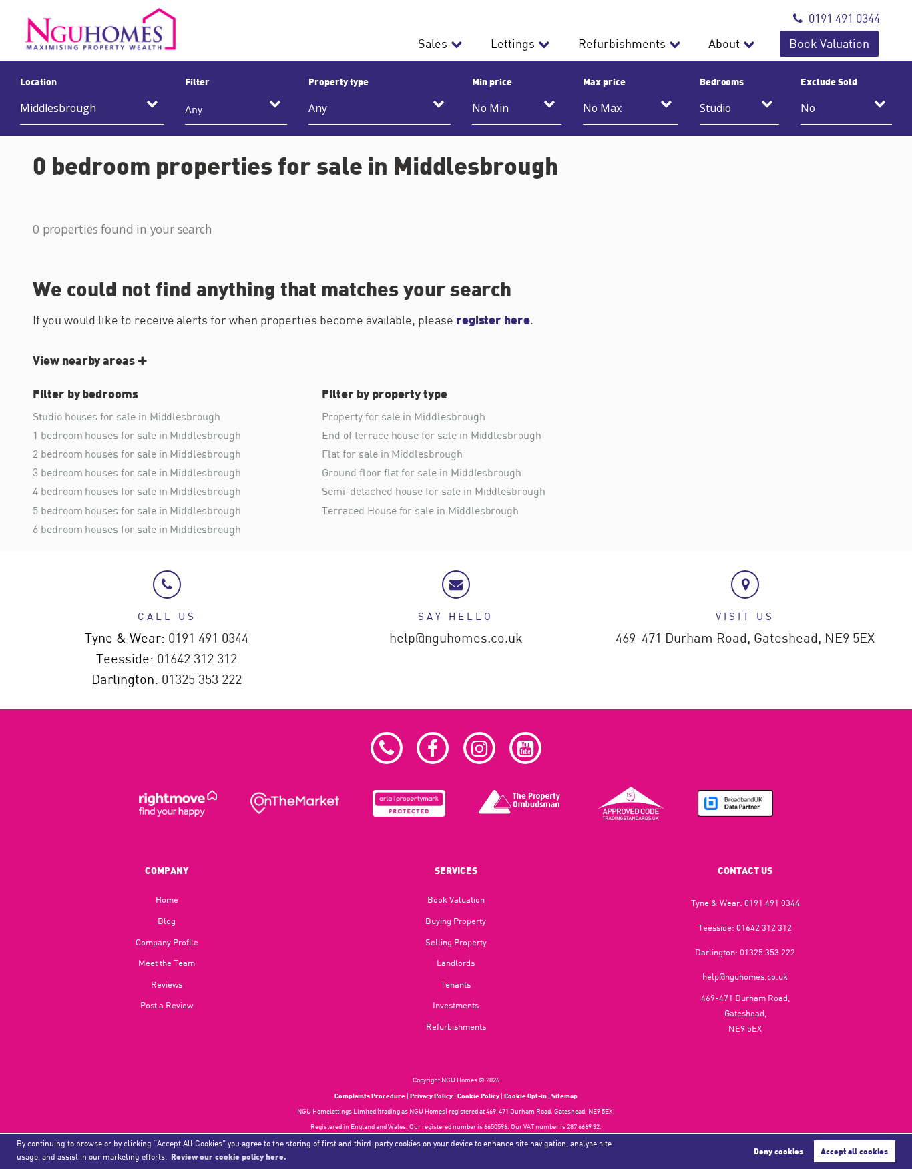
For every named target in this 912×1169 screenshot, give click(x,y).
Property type (338, 81)
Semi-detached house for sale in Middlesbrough (433, 491)
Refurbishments (622, 44)
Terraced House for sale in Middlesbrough (420, 510)
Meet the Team (166, 962)
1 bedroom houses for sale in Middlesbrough (137, 435)
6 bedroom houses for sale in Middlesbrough (137, 529)
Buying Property (455, 920)
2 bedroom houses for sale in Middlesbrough (137, 453)
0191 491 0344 (844, 18)
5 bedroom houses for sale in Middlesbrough (137, 510)
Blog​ (167, 920)
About (724, 44)
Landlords (456, 962)
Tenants (456, 984)
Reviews (166, 984)
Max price (604, 81)
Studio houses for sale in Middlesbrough (126, 416)
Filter (197, 81)
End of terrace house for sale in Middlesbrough (431, 435)
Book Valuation (829, 44)
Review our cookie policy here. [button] (228, 1156)
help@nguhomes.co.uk (456, 638)
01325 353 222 (202, 679)
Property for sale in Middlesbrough (403, 416)
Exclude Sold (829, 81)
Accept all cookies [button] (854, 1151)
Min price (492, 81)
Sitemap (564, 1096)
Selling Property (456, 942)
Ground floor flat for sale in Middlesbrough (421, 472)
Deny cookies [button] (778, 1151)
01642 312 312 (197, 659)
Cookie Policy (478, 1096)
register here (493, 319)
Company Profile (167, 942)
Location (38, 81)
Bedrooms (722, 81)
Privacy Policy (431, 1096)
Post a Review (166, 1005)
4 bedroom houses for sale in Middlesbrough (137, 491)
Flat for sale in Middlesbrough (392, 453)
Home (167, 899)
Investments (456, 1005)
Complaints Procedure (369, 1096)
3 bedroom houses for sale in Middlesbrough (137, 472)
